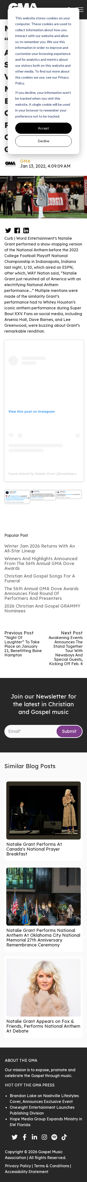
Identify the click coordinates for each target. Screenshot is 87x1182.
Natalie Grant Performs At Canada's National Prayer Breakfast (34, 849)
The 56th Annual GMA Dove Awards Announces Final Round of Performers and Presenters (41, 593)
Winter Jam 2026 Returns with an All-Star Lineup (39, 548)
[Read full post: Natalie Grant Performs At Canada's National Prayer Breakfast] (43, 810)
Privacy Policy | (19, 1165)
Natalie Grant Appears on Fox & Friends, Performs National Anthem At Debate (43, 1026)
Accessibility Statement (26, 1171)
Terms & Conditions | (52, 1165)
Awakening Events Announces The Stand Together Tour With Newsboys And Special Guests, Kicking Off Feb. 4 (66, 650)
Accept (43, 128)
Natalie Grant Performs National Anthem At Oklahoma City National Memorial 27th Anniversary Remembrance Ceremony (43, 938)
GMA (25, 161)
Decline (43, 141)
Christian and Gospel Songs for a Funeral (39, 578)
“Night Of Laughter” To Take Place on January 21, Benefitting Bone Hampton (23, 646)
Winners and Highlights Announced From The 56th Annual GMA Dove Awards (40, 563)
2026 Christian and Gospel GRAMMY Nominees (42, 608)
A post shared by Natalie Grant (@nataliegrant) (44, 474)
